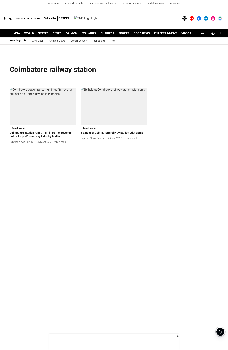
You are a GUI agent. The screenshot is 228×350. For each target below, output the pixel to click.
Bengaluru (99, 40)
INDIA (16, 33)
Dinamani (53, 3)
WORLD (29, 33)
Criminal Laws (57, 40)
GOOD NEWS (142, 33)
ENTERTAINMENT (165, 33)
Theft (113, 40)
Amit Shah (38, 40)
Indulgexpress (156, 3)
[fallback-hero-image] (43, 106)
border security (79, 40)
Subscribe (50, 18)
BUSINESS (107, 33)
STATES (43, 33)
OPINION (71, 33)
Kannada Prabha (74, 3)
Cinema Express (132, 3)
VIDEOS (186, 33)
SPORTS (123, 33)
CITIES (57, 33)
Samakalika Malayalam (103, 3)
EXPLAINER (88, 33)
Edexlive (175, 3)
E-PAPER (63, 18)
